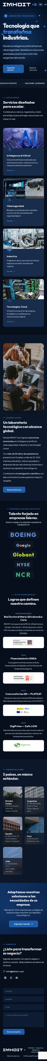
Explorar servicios (33, 69)
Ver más (10, 170)
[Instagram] (11, 978)
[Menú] (35, 4)
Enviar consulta (14, 1032)
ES (41, 4)
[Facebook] (16, 978)
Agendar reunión (11, 69)
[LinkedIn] (5, 978)
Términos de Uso (13, 1056)
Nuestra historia (14, 490)
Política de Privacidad (32, 1056)
